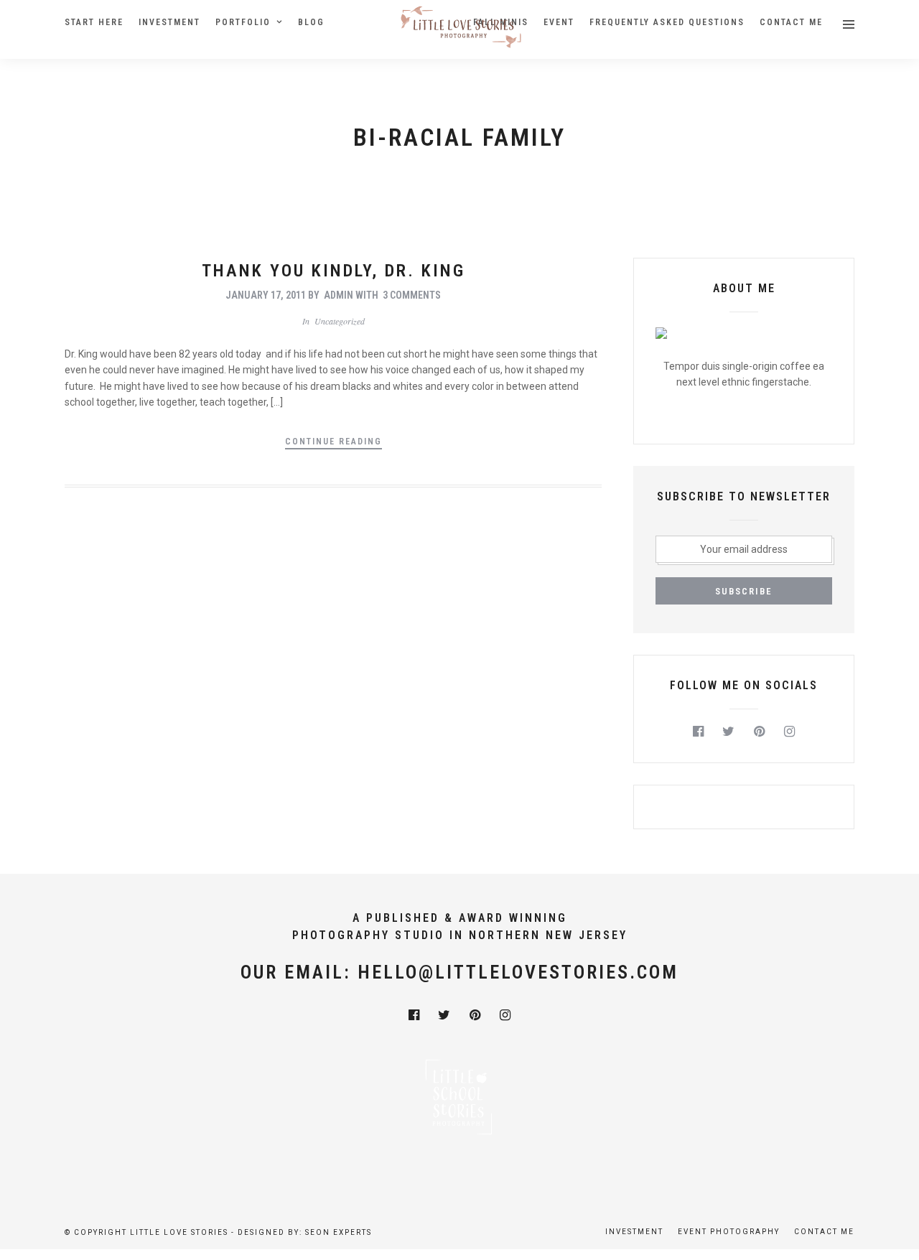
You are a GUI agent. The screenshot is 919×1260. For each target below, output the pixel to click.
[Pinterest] (759, 731)
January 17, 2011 (265, 295)
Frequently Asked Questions (667, 22)
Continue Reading (333, 442)
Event (559, 22)
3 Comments (412, 295)
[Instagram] (790, 731)
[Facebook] (698, 731)
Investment (169, 22)
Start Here (94, 22)
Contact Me (791, 22)
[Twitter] (729, 731)
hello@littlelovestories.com (518, 972)
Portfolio (243, 22)
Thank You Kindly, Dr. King (333, 271)
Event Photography (729, 1232)
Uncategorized (339, 321)
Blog (311, 22)
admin (338, 295)
